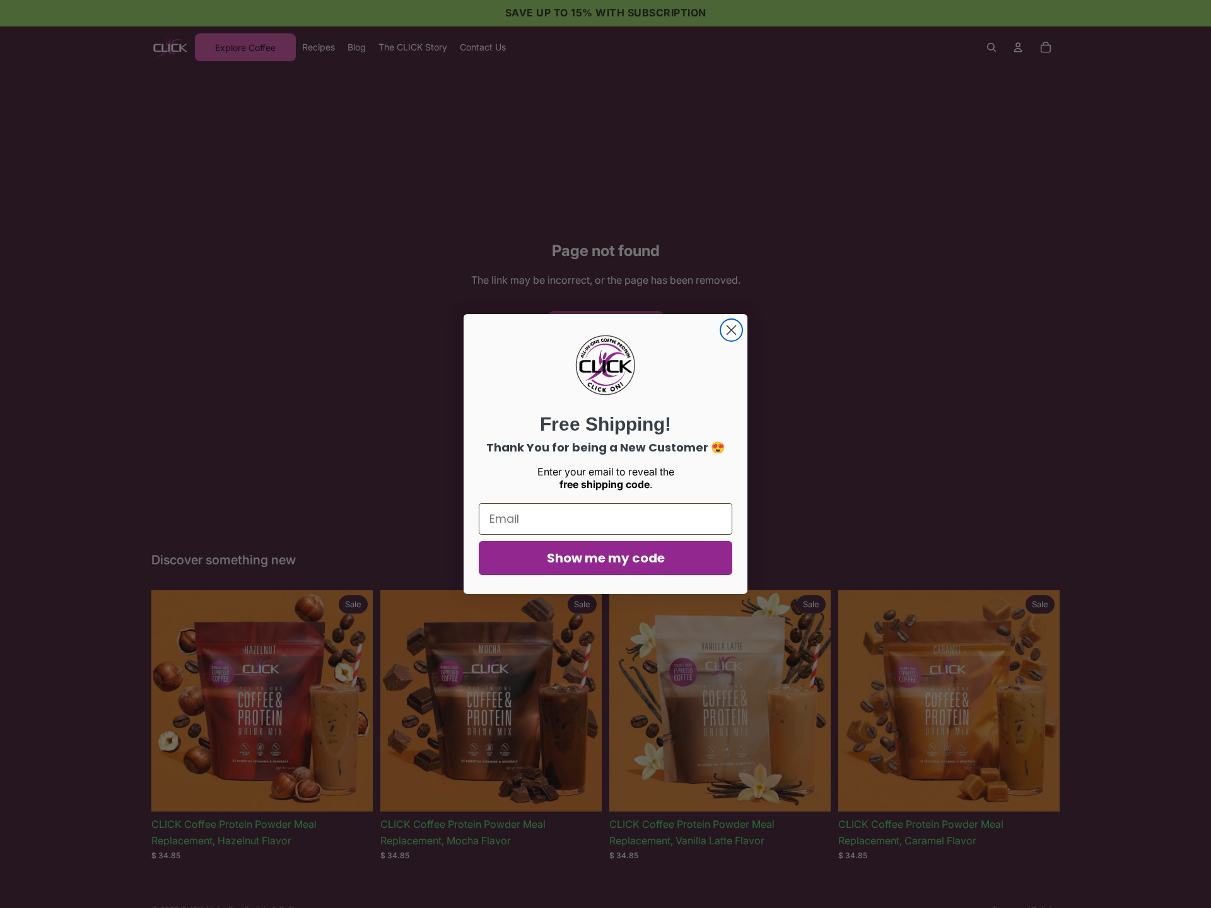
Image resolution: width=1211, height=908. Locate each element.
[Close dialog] (731, 330)
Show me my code (606, 558)
